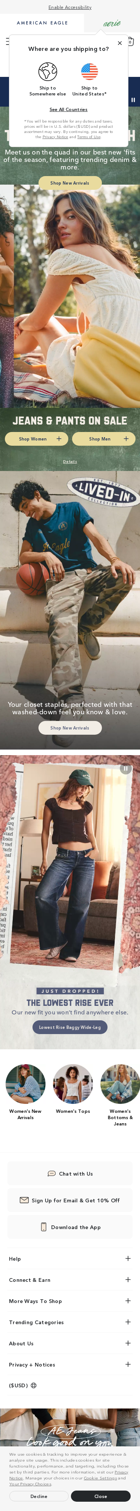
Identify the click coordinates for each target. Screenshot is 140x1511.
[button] (54, 1484)
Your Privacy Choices (30, 1483)
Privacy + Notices (32, 1364)
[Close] (120, 43)
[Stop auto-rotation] (133, 100)
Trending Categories (36, 1322)
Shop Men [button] (100, 439)
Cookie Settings (100, 1478)
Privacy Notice (55, 136)
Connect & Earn (29, 1279)
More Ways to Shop (35, 1300)
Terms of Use (88, 136)
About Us (21, 1343)
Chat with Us (76, 1173)
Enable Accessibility (70, 7)
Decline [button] (39, 1496)
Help (15, 1258)
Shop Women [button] (33, 439)
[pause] (126, 768)
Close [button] (101, 1496)
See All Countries (69, 109)
